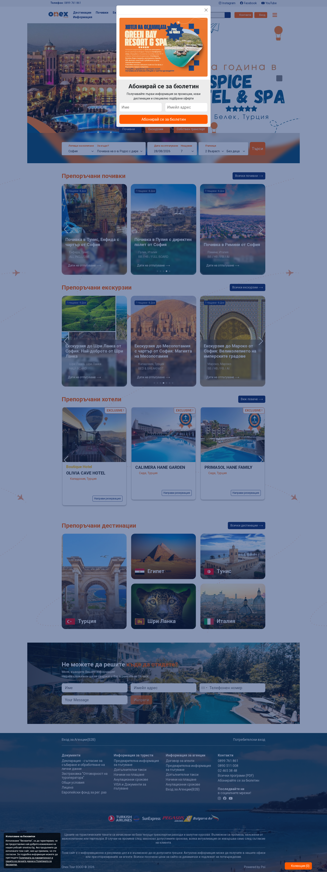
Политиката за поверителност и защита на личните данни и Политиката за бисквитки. (29, 861)
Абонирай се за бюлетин (163, 119)
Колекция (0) (299, 866)
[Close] (206, 10)
